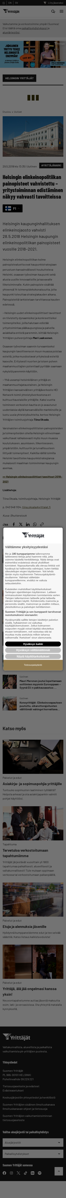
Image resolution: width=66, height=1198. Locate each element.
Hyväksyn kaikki (33, 643)
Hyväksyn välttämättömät (33, 650)
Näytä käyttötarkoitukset (33, 656)
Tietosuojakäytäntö (33, 665)
